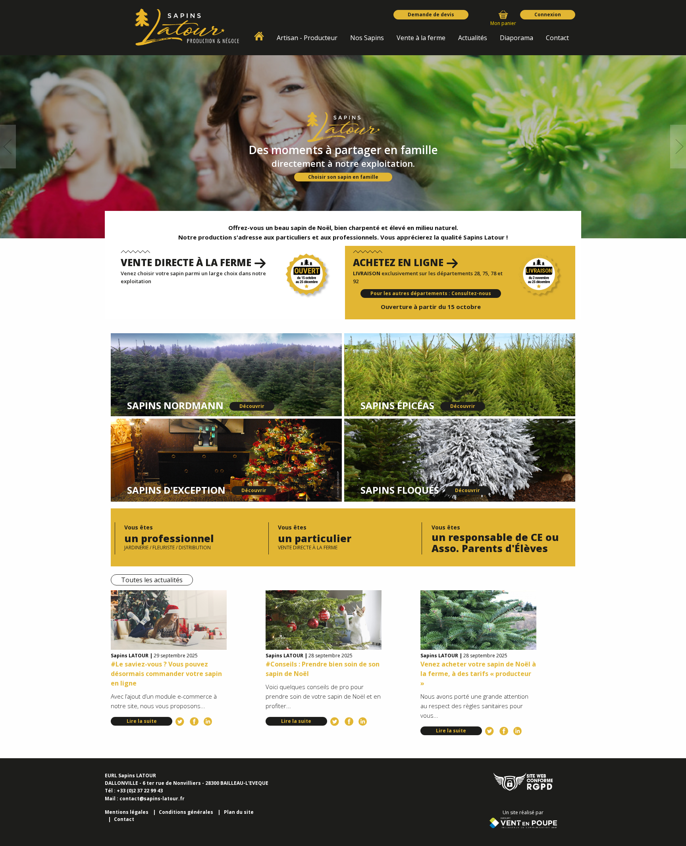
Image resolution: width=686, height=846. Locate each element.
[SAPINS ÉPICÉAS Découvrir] (459, 374)
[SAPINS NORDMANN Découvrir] (226, 374)
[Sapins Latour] (187, 27)
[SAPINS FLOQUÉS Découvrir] (459, 459)
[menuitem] (259, 36)
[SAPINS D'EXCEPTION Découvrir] (226, 459)
